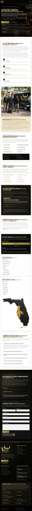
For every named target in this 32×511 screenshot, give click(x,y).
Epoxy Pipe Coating (4, 468)
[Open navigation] (30, 2)
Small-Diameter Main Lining (6, 471)
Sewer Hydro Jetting (7, 179)
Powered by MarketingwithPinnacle (20, 509)
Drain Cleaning (5, 259)
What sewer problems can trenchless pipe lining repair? (13, 351)
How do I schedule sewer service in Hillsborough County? (13, 363)
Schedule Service (5, 460)
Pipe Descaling (19, 452)
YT (23, 479)
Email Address (4, 416)
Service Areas (5, 6)
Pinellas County (5, 283)
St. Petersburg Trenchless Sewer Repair (9, 496)
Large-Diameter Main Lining (6, 472)
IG (19, 479)
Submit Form (6, 431)
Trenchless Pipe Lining (21, 181)
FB (21, 479)
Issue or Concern (5, 423)
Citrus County (19, 495)
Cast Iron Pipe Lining (21, 179)
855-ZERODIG (5, 241)
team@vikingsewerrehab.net (7, 391)
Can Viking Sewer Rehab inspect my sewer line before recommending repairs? (15, 355)
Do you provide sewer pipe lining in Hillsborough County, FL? (14, 343)
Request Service (16, 243)
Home (2, 6)
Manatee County (6, 499)
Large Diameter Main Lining (22, 174)
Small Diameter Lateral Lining (8, 174)
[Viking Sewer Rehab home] (3, 1)
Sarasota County (20, 499)
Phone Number (5, 412)
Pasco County (5, 281)
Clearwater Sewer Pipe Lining (7, 497)
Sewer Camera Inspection (8, 181)
